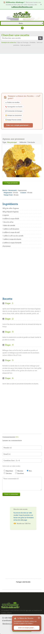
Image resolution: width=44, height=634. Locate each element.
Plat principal (12, 142)
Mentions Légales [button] (9, 624)
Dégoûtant (9, 471)
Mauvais (20, 471)
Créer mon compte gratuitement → (18, 125)
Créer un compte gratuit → (26, 628)
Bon (30, 471)
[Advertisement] (22, 70)
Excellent (20, 473)
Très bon (8, 473)
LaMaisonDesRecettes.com (22, 7)
